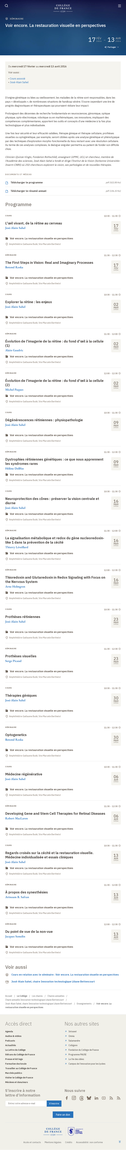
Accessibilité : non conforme (89, 1142)
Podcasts (10, 1040)
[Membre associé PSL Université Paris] (75, 1131)
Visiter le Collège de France (19, 1077)
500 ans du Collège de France (20, 1054)
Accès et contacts (32, 1142)
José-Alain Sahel (19, 82)
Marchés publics (13, 1073)
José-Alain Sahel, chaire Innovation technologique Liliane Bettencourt (53, 981)
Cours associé (17, 78)
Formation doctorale (15, 1063)
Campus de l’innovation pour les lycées (87, 1063)
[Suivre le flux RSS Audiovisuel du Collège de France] (118, 1098)
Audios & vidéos (13, 1036)
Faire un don (63, 1114)
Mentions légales (53, 1142)
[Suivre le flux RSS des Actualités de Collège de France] (111, 1098)
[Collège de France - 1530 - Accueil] (63, 8)
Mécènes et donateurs (16, 1082)
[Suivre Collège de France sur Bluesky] (89, 1098)
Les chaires (37, 996)
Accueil (8, 996)
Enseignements (84, 1003)
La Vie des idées (76, 1059)
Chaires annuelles (55, 996)
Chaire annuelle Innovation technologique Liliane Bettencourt (34, 999)
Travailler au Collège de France (21, 1068)
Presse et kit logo (14, 1059)
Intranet (73, 1031)
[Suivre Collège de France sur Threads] (81, 1098)
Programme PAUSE (78, 1054)
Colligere (73, 1045)
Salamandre (74, 1040)
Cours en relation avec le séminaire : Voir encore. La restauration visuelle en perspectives (65, 974)
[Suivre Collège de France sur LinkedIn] (96, 1098)
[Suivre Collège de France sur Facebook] (67, 1098)
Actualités (10, 1045)
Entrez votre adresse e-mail (21, 1103)
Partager (112, 47)
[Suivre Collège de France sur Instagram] (74, 1098)
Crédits (68, 1142)
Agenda (9, 1031)
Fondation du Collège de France (84, 1050)
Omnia (72, 1036)
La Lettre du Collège (15, 1050)
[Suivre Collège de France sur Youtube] (104, 1098)
